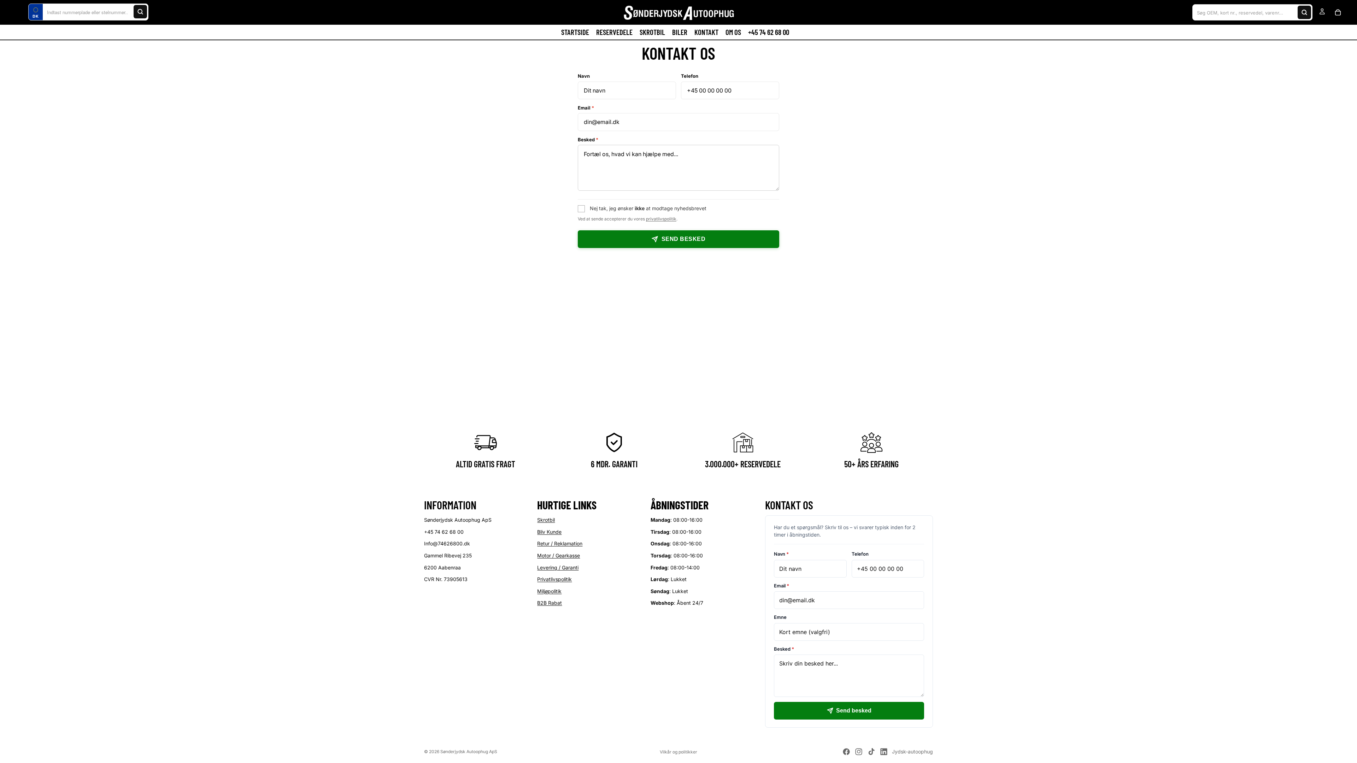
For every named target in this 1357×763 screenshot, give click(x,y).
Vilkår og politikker (678, 752)
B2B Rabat (549, 603)
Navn (584, 76)
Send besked (683, 239)
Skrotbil (546, 520)
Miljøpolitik (549, 591)
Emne (780, 617)
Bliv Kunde (549, 532)
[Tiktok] (871, 751)
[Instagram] (858, 751)
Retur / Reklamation (559, 543)
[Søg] (140, 11)
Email (586, 108)
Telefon (689, 76)
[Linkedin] (884, 751)
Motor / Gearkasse (558, 555)
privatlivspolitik (661, 218)
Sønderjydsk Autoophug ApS (468, 751)
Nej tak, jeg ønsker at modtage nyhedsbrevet (648, 208)
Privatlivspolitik (554, 579)
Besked (588, 139)
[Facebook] (846, 751)
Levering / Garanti (557, 567)
